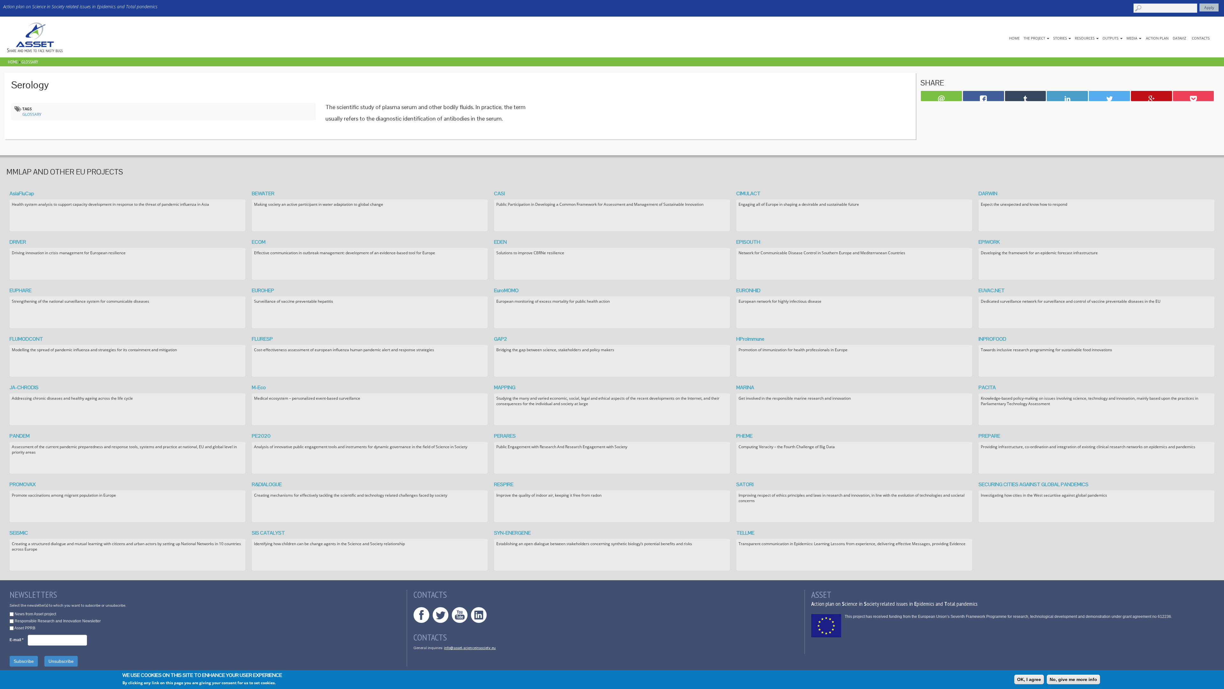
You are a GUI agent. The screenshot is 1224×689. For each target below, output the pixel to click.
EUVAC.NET (992, 290)
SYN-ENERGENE (512, 533)
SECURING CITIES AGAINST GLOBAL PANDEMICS (1034, 484)
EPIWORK (989, 242)
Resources (1085, 38)
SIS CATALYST (268, 533)
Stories (1060, 38)
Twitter (440, 615)
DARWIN (988, 193)
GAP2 (500, 339)
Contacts (1201, 38)
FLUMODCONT (26, 339)
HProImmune (750, 339)
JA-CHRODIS (24, 387)
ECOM (259, 242)
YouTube (460, 615)
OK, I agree (1029, 679)
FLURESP (262, 339)
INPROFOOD (992, 339)
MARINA (745, 387)
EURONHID (748, 290)
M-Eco (259, 387)
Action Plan (1157, 38)
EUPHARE (21, 290)
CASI (499, 193)
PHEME (744, 436)
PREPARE (989, 436)
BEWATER (263, 193)
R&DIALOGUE (267, 484)
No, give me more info (1073, 679)
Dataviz (1179, 38)
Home (1014, 38)
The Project (1035, 38)
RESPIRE (504, 484)
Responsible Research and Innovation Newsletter (58, 621)
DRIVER (18, 242)
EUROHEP (263, 290)
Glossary (29, 62)
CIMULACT (748, 193)
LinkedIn (479, 615)
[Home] (35, 37)
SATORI (745, 484)
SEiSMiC (19, 533)
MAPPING (504, 387)
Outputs (1111, 38)
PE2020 (261, 436)
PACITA (987, 387)
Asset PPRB (24, 628)
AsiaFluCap (22, 193)
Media (1132, 38)
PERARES (505, 436)
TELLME (745, 533)
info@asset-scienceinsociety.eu (470, 647)
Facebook (421, 615)
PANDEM (20, 436)
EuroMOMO (506, 290)
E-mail (17, 640)
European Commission (826, 625)
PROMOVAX (23, 484)
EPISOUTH (748, 242)
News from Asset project (35, 614)
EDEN (500, 242)
